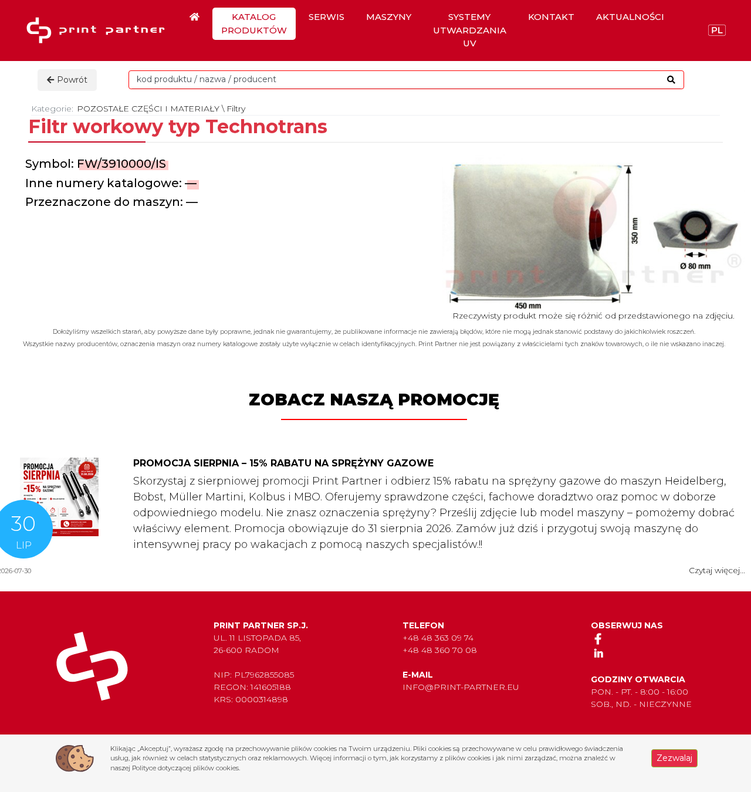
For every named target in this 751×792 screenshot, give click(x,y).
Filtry (235, 108)
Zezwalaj (674, 758)
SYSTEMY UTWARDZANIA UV (469, 30)
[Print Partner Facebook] (598, 638)
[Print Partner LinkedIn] (598, 653)
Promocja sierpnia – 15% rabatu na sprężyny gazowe (283, 463)
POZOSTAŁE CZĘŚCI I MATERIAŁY (148, 108)
